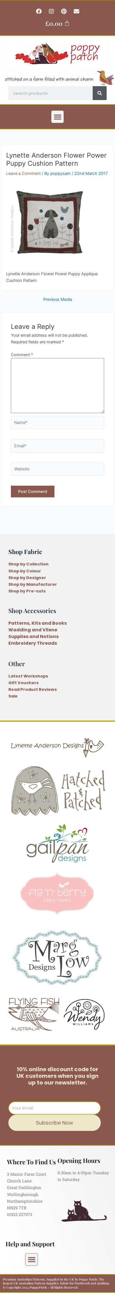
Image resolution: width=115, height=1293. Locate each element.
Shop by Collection (28, 564)
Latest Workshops (28, 676)
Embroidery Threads (32, 643)
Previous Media (57, 299)
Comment (22, 354)
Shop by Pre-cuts (27, 591)
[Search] (100, 93)
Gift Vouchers (23, 683)
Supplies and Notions (33, 636)
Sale (13, 696)
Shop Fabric (25, 551)
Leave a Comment (23, 173)
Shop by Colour (24, 571)
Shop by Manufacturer (32, 584)
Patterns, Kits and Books (37, 623)
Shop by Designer (27, 577)
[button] (57, 116)
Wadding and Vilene (32, 630)
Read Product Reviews (32, 689)
